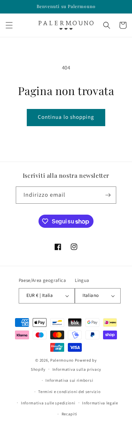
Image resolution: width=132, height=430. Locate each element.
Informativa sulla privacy (77, 369)
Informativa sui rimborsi (69, 380)
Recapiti (70, 414)
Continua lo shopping (66, 117)
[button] (9, 25)
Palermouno (62, 360)
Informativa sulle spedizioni (48, 403)
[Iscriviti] (108, 195)
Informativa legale (100, 403)
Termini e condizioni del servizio (69, 392)
